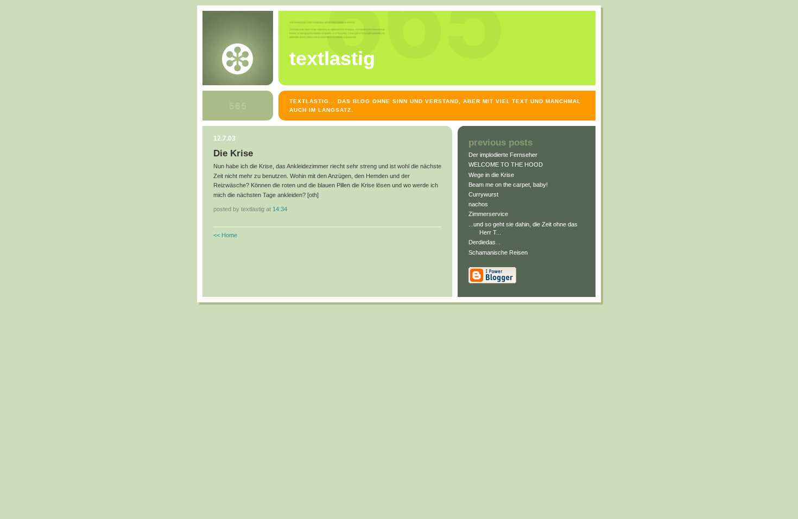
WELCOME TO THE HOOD (505, 164)
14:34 (280, 209)
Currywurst (483, 194)
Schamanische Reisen (498, 252)
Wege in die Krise (491, 175)
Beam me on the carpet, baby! (508, 184)
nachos (478, 204)
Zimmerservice (488, 214)
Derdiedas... (484, 242)
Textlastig (332, 58)
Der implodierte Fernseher (502, 154)
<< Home (225, 235)
